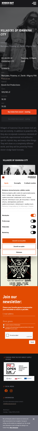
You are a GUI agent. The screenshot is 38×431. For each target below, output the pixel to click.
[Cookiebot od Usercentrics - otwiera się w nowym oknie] (28, 177)
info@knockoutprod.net (9, 404)
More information (14, 427)
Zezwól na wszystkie (19, 240)
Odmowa (19, 252)
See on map (6, 79)
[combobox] (19, 321)
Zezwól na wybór (19, 246)
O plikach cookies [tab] (30, 183)
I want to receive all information (12, 325)
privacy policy (14, 328)
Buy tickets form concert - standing (19, 112)
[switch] (33, 221)
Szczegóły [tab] (17, 183)
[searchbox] (12, 321)
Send (32, 342)
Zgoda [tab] (6, 183)
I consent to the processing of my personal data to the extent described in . (19, 328)
